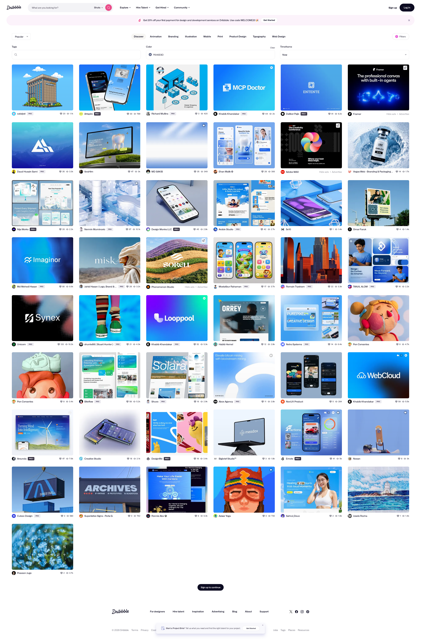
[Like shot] (67, 104)
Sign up (393, 7)
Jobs (275, 630)
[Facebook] (296, 611)
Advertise (404, 114)
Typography (259, 36)
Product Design (237, 36)
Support (264, 611)
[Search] (108, 7)
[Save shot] (60, 104)
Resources (303, 630)
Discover (138, 36)
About (248, 611)
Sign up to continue (210, 587)
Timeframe (286, 46)
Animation (156, 36)
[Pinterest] (307, 611)
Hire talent (178, 611)
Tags (14, 46)
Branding (173, 36)
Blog (234, 611)
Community (180, 7)
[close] (409, 20)
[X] (290, 611)
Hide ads (391, 114)
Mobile (207, 36)
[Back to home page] (14, 7)
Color (149, 46)
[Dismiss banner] (262, 625)
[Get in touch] (54, 104)
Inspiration (198, 611)
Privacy (145, 630)
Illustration (191, 36)
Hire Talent (142, 7)
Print (220, 36)
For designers (157, 611)
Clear (272, 47)
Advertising (218, 611)
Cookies (155, 630)
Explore (124, 7)
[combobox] (60, 7)
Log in (407, 7)
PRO (30, 114)
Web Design (278, 36)
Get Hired (161, 7)
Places (291, 630)
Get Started (269, 20)
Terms (134, 630)
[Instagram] (302, 611)
